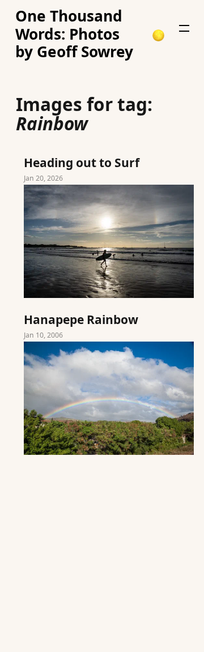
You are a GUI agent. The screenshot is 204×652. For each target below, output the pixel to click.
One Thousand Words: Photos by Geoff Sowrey (74, 34)
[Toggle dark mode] (158, 35)
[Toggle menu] (184, 28)
